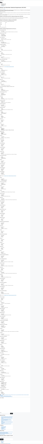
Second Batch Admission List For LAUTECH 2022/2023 (7, 416)
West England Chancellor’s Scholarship (4, 432)
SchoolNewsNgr (1, 0)
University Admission (3, 429)
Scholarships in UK (3, 427)
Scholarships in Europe (3, 4)
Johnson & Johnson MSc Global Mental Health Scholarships (6, 433)
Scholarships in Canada (3, 3)
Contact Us (2, 442)
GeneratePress (9, 443)
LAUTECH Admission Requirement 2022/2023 (6, 419)
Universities (2, 428)
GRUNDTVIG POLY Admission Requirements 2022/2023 (6, 396)
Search (0, 412)
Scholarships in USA (3, 5)
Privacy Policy (2, 441)
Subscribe (2, 439)
